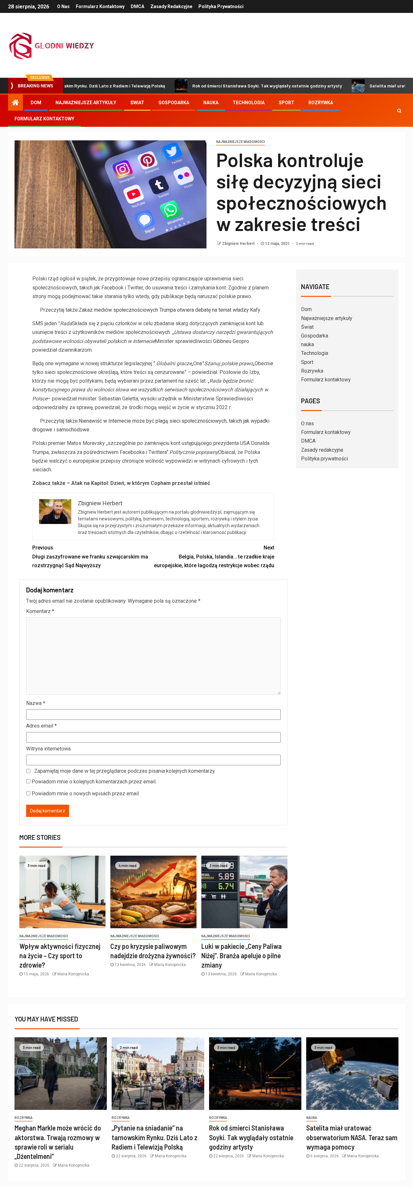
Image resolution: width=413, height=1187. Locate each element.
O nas (63, 6)
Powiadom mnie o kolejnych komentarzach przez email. (94, 782)
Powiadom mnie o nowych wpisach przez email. (86, 793)
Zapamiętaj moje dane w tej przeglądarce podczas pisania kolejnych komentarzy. (125, 771)
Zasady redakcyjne (171, 6)
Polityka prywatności (221, 6)
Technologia (249, 102)
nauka (210, 102)
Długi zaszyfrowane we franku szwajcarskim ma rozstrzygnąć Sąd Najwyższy (90, 556)
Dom (36, 102)
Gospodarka (173, 102)
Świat (137, 102)
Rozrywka (320, 102)
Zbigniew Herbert (239, 243)
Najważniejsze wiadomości (240, 142)
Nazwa (35, 703)
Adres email (41, 726)
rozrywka (24, 1118)
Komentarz (40, 611)
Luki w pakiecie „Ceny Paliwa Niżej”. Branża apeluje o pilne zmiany (241, 955)
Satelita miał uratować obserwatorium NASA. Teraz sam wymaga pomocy (352, 1137)
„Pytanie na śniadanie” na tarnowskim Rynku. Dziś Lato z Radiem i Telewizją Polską (154, 1137)
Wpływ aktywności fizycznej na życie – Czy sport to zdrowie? (59, 955)
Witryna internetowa (48, 749)
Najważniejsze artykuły (85, 102)
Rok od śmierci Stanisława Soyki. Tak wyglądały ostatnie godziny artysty (231, 85)
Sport (286, 102)
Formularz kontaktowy (100, 6)
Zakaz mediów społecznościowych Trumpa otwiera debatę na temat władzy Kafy (169, 310)
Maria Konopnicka (73, 974)
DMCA (137, 6)
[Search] (399, 111)
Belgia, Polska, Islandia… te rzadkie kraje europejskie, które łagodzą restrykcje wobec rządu (214, 556)
